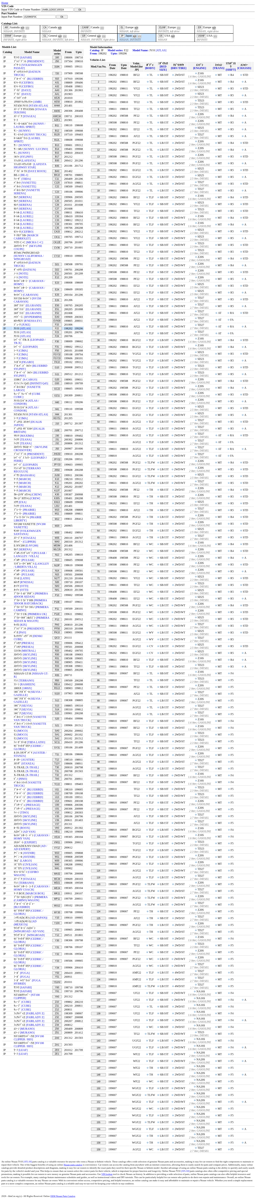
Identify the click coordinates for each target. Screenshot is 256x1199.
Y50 (57, 973)
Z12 (57, 1009)
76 (98, 612)
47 (98, 401)
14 (98, 163)
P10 (57, 595)
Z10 (57, 1002)
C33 (57, 220)
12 (98, 150)
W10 (57, 853)
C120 (57, 182)
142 (98, 1034)
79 (98, 632)
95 (98, 741)
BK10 (57, 175)
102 (98, 789)
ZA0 (57, 1038)
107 (98, 809)
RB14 (57, 684)
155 (98, 1122)
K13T (57, 490)
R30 (57, 654)
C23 (57, 192)
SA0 (57, 730)
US (160, 36)
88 (98, 694)
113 (98, 850)
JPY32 (57, 459)
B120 (57, 134)
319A (57, 66)
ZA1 (57, 1044)
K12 (57, 486)
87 (98, 687)
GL (44, 36)
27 (98, 252)
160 (57, 57)
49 (98, 415)
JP (122, 36)
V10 (57, 812)
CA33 (57, 231)
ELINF (162, 27)
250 (57, 61)
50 (98, 422)
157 (98, 1136)
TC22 (57, 784)
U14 (57, 801)
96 (98, 748)
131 (98, 959)
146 (98, 1061)
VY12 (57, 847)
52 (98, 435)
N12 (57, 554)
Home (4, 2)
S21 (57, 725)
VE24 (57, 837)
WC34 (57, 879)
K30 (57, 494)
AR (6, 27)
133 (98, 972)
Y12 (57, 935)
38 (98, 340)
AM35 (57, 111)
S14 (57, 709)
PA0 (57, 624)
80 (98, 639)
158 (98, 1142)
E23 (57, 282)
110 (98, 830)
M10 (57, 509)
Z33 (57, 1021)
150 (98, 1088)
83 (98, 660)
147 (98, 1068)
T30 (57, 767)
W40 (57, 864)
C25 (57, 201)
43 (98, 374)
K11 (57, 483)
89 (98, 700)
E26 (57, 300)
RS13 (57, 688)
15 (98, 170)
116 (98, 857)
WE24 (57, 888)
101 (98, 782)
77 (98, 619)
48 (98, 408)
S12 (57, 700)
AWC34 (57, 116)
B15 (57, 153)
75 (98, 605)
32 (98, 286)
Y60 (57, 987)
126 (98, 925)
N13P (57, 565)
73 (98, 592)
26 (98, 245)
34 (98, 299)
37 (98, 326)
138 (98, 1006)
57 (98, 483)
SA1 (57, 734)
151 (98, 1095)
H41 (57, 409)
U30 (57, 805)
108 (98, 816)
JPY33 (57, 464)
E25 (57, 294)
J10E (57, 430)
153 (98, 1108)
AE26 (57, 98)
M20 (57, 526)
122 (98, 898)
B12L (57, 140)
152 (98, 1102)
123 (98, 904)
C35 (57, 228)
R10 (57, 643)
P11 (57, 609)
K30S (57, 498)
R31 (57, 658)
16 (98, 177)
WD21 (57, 882)
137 (98, 1000)
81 (98, 646)
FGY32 (57, 354)
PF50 (57, 628)
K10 (57, 479)
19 (98, 197)
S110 (57, 693)
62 (98, 517)
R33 (57, 666)
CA (44, 27)
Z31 (57, 1013)
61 (98, 510)
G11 (57, 374)
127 (98, 932)
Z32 (57, 1017)
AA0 (57, 90)
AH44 (57, 105)
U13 (57, 797)
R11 (57, 647)
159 (98, 1149)
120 (98, 884)
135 (98, 986)
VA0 (57, 828)
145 (98, 1054)
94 (98, 734)
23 (98, 224)
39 (98, 347)
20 (98, 204)
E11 (57, 273)
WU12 (57, 905)
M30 (57, 532)
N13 (57, 560)
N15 (57, 574)
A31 (57, 82)
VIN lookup (107, 1174)
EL (122, 27)
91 (98, 714)
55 (98, 469)
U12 (57, 793)
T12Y (57, 763)
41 (98, 360)
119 (98, 877)
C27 (57, 208)
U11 (57, 789)
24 (98, 231)
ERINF (8, 36)
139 (98, 1013)
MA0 (57, 541)
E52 (57, 313)
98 (98, 762)
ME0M (57, 545)
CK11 (57, 237)
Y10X (57, 923)
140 (98, 1020)
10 (98, 136)
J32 (57, 443)
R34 (57, 670)
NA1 (57, 590)
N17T (57, 578)
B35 (57, 166)
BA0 (57, 171)
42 (98, 367)
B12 (57, 130)
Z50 (57, 1028)
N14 (57, 570)
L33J (57, 506)
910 (57, 78)
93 (98, 728)
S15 (57, 713)
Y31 (57, 947)
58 (98, 490)
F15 (57, 324)
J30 (57, 435)
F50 (57, 350)
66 (98, 544)
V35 (57, 816)
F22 (57, 328)
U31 (57, 808)
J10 (57, 423)
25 (98, 238)
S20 (57, 718)
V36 (57, 820)
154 (98, 1115)
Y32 (57, 954)
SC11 (57, 742)
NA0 (57, 586)
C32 (57, 216)
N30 (57, 582)
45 (98, 388)
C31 (57, 212)
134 (98, 979)
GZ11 (57, 395)
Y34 (57, 967)
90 (98, 707)
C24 (57, 197)
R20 (57, 650)
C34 (57, 224)
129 (98, 945)
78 (98, 626)
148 (98, 1074)
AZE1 (57, 120)
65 (98, 537)
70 (98, 571)
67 (98, 551)
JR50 (57, 470)
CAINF (85, 27)
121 (98, 891)
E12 (57, 277)
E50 (57, 305)
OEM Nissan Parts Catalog (62, 1196)
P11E (57, 614)
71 (98, 578)
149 (98, 1081)
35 (98, 306)
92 (98, 721)
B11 (57, 125)
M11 (57, 513)
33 (98, 292)
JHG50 (56, 454)
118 (98, 870)
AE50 (57, 101)
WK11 (57, 893)
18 (98, 190)
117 (98, 864)
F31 (57, 346)
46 (98, 394)
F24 (57, 336)
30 (98, 272)
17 (98, 184)
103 (98, 796)
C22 (57, 186)
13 (98, 156)
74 (98, 598)
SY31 (57, 747)
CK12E (57, 242)
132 (98, 966)
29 (98, 265)
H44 (57, 414)
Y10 (57, 917)
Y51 (57, 976)
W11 (57, 856)
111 (98, 836)
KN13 (57, 502)
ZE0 (57, 1050)
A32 (57, 86)
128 (98, 938)
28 (98, 258)
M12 (57, 519)
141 (98, 1027)
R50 (57, 680)
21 (98, 211)
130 (98, 952)
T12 (57, 759)
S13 (57, 705)
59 (98, 496)
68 (98, 558)
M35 (57, 538)
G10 (57, 367)
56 (98, 476)
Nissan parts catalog (73, 1164)
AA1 (57, 94)
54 (98, 462)
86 (98, 680)
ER (199, 27)
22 (98, 218)
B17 (57, 156)
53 (98, 449)
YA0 (57, 996)
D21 (57, 264)
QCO (57, 637)
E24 (57, 289)
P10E (57, 602)
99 (98, 768)
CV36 (57, 247)
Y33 (57, 961)
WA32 (57, 873)
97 (98, 755)
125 (98, 918)
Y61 (57, 991)
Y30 (57, 940)
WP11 (57, 899)
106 (98, 802)
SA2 (57, 738)
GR (83, 36)
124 (98, 911)
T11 (57, 754)
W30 (57, 860)
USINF (201, 36)
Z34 (57, 1025)
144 (98, 1047)
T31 (57, 771)
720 (57, 73)
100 (98, 775)
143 (98, 1040)
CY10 (57, 256)
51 (98, 428)
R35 (57, 675)
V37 (57, 824)
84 (98, 666)
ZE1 (57, 1054)
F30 (57, 341)
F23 (57, 332)
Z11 (57, 1005)
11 (98, 143)
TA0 (57, 779)
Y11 (57, 930)
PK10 (57, 632)
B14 (57, 149)
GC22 (57, 388)
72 (98, 585)
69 (98, 564)
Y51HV (57, 982)
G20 (57, 379)
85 (98, 673)
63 (98, 524)
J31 (57, 439)
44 (98, 381)
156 (98, 1129)
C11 (57, 179)
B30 (57, 160)
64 (98, 530)
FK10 (57, 362)
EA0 (57, 317)
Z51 (57, 1032)
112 (98, 843)
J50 (57, 448)
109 (98, 823)
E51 (57, 309)
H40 (57, 402)
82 (98, 653)
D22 (57, 269)
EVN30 (57, 320)
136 (98, 993)
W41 (57, 868)
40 (98, 354)
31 (98, 279)
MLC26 (57, 549)
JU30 (57, 475)
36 (98, 313)
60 (98, 503)
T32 (57, 775)
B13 (57, 145)
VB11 (57, 831)
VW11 (57, 842)
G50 (57, 383)
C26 (57, 204)
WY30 (57, 912)
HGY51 (57, 418)
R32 (57, 662)
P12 (57, 619)
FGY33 (57, 358)
